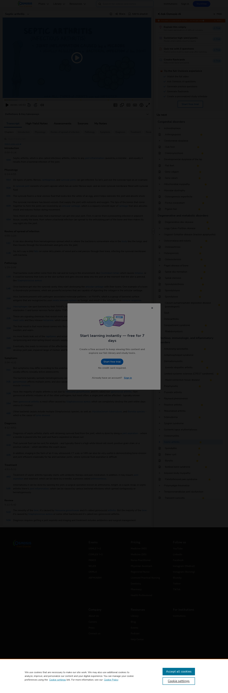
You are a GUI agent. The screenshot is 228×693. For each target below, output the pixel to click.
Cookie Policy (111, 680)
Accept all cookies (179, 671)
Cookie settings (57, 680)
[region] (114, 676)
